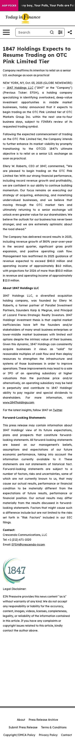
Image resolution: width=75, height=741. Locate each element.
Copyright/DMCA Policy (19, 735)
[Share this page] (69, 32)
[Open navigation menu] (6, 32)
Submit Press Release (23, 727)
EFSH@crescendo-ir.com (28, 544)
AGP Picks (9, 5)
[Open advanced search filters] (60, 32)
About (21, 719)
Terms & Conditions (53, 727)
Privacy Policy (48, 735)
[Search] (52, 32)
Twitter (57, 410)
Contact (66, 735)
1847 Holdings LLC (20, 87)
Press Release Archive (43, 719)
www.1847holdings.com (18, 402)
